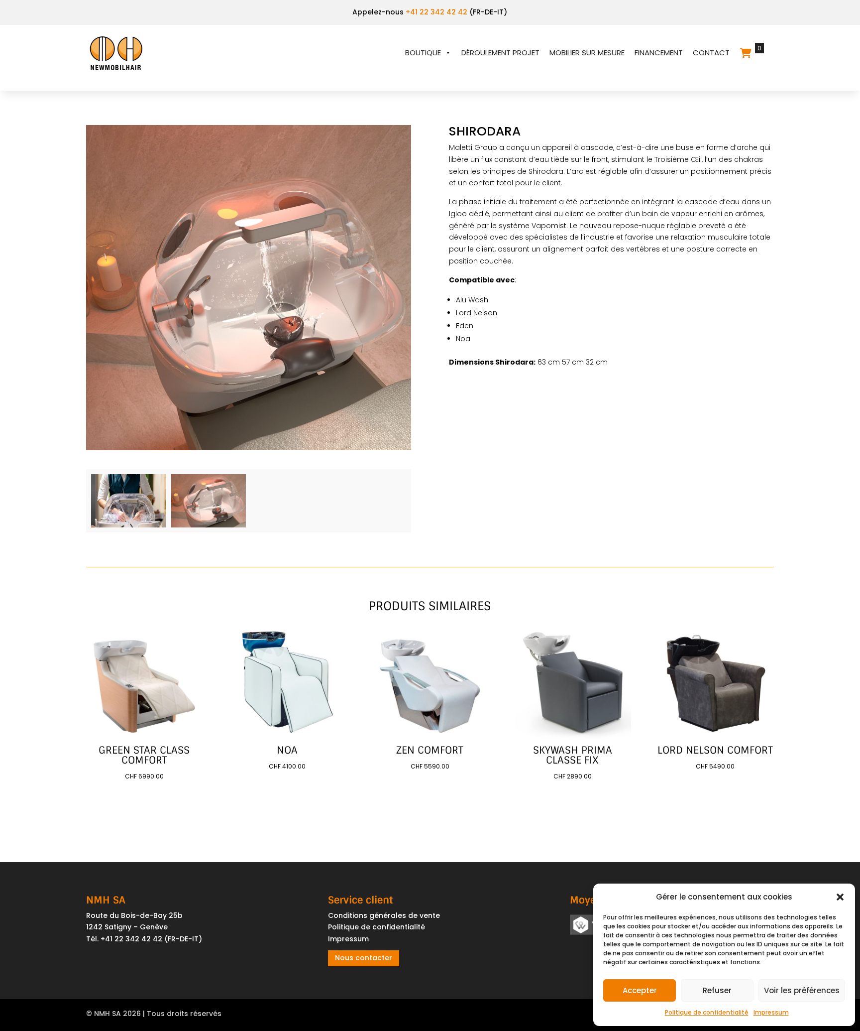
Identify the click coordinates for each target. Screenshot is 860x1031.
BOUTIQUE (423, 52)
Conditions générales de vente (384, 915)
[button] (840, 897)
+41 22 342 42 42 (436, 12)
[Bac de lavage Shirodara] (128, 525)
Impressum (771, 1012)
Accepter (640, 990)
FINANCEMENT (659, 52)
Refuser (717, 990)
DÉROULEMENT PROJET (500, 52)
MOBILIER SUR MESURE (587, 52)
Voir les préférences (802, 990)
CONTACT (711, 52)
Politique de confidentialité (707, 1012)
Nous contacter (363, 958)
